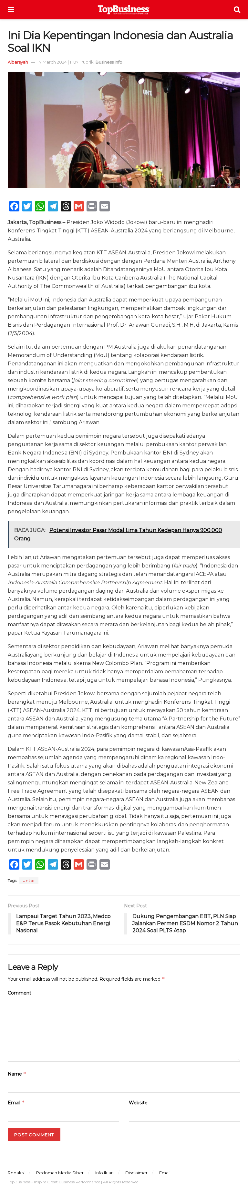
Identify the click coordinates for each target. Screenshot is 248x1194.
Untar (29, 880)
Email (16, 1102)
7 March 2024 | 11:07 (58, 62)
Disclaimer (136, 1172)
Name (17, 1074)
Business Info (109, 62)
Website (138, 1103)
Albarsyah (18, 62)
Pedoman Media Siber (60, 1172)
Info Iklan (104, 1172)
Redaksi (16, 1172)
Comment (19, 993)
